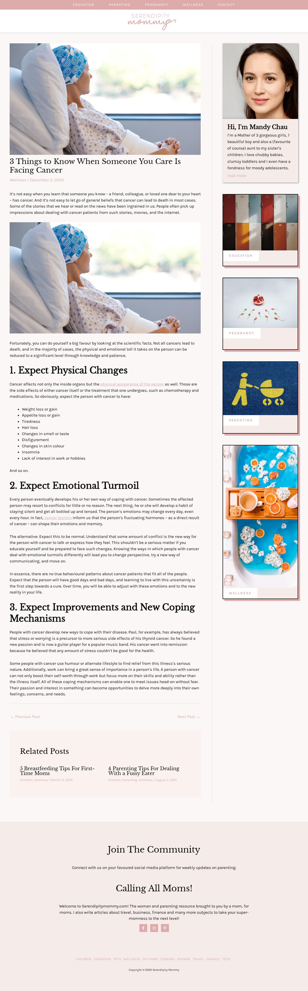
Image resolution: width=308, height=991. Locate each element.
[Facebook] (143, 928)
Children (26, 780)
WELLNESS (240, 593)
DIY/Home (150, 959)
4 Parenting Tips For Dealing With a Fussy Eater (143, 771)
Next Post (189, 716)
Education (84, 5)
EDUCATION (241, 256)
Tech (226, 959)
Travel (198, 959)
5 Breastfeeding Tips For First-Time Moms (57, 771)
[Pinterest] (165, 928)
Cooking (167, 959)
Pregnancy (156, 5)
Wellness (193, 5)
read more (236, 176)
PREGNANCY (242, 333)
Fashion (183, 959)
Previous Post (25, 716)
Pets (117, 959)
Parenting (120, 5)
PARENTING (241, 420)
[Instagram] (154, 928)
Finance (213, 959)
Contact (226, 5)
